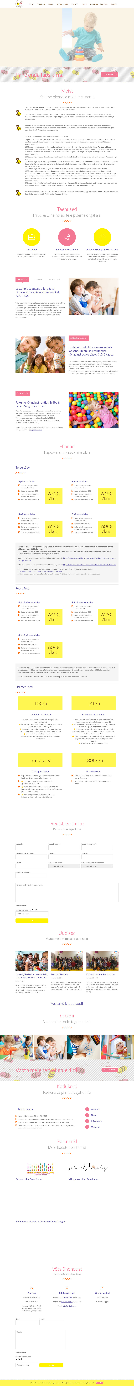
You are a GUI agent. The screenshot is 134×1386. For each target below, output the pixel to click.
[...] (39, 992)
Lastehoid (31, 249)
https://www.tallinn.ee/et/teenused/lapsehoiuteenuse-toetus (39, 571)
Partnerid (103, 4)
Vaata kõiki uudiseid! (67, 1003)
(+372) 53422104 (66, 1297)
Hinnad (50, 4)
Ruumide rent (23, 393)
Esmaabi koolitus (59, 974)
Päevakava (95, 1109)
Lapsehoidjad (54, 279)
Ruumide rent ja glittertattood (102, 249)
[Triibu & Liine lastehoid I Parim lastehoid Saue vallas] (19, 4)
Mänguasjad (96, 1127)
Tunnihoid (38, 279)
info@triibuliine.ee (35, 430)
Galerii (84, 4)
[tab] (22, 279)
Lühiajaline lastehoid (67, 249)
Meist (31, 4)
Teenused (41, 4)
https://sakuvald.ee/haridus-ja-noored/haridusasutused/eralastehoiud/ (89, 565)
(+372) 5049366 (66, 1302)
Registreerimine (62, 4)
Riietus (94, 1115)
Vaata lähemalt (109, 74)
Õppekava (94, 4)
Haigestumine (96, 1121)
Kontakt (114, 4)
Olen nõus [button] (99, 1383)
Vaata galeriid (109, 1070)
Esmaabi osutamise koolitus (100, 974)
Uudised (74, 4)
